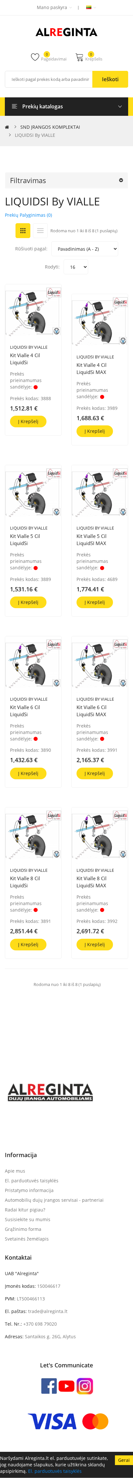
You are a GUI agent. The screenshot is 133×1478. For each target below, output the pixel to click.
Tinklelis (22, 230)
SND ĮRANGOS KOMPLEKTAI (50, 127)
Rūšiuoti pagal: (31, 249)
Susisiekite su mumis (27, 1219)
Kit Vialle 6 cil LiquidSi (25, 710)
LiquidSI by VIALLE (28, 347)
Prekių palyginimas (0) (28, 215)
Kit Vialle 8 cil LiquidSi (25, 882)
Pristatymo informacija (29, 1190)
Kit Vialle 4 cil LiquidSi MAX (92, 368)
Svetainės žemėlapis (27, 1239)
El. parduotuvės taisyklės (55, 1471)
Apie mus (15, 1171)
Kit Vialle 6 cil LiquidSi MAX (92, 710)
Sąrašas (40, 230)
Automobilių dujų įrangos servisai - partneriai (54, 1200)
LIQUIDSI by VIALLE (35, 135)
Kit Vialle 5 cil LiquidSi (25, 539)
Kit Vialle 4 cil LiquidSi (25, 359)
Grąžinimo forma (23, 1229)
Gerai (124, 1460)
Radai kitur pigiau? (25, 1210)
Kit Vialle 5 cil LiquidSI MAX (92, 539)
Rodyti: (52, 267)
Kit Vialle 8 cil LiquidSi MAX (92, 882)
